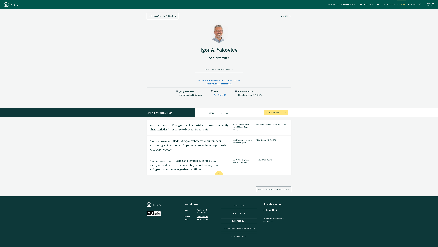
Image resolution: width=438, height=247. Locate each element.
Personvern (238, 236)
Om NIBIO (412, 5)
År (227, 113)
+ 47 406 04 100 (202, 216)
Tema (359, 5)
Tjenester (380, 5)
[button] (219, 127)
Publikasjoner (348, 5)
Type (219, 113)
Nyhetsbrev (238, 221)
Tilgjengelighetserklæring (238, 229)
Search (420, 4)
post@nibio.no (202, 219)
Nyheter (391, 5)
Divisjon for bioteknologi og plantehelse (219, 80)
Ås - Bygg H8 (220, 94)
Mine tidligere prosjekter (272, 189)
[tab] (219, 127)
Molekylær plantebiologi (218, 84)
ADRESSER (238, 213)
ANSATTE (238, 206)
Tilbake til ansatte (163, 15)
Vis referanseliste (276, 113)
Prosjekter (333, 5)
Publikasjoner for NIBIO (218, 70)
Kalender (368, 5)
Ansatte (401, 5)
